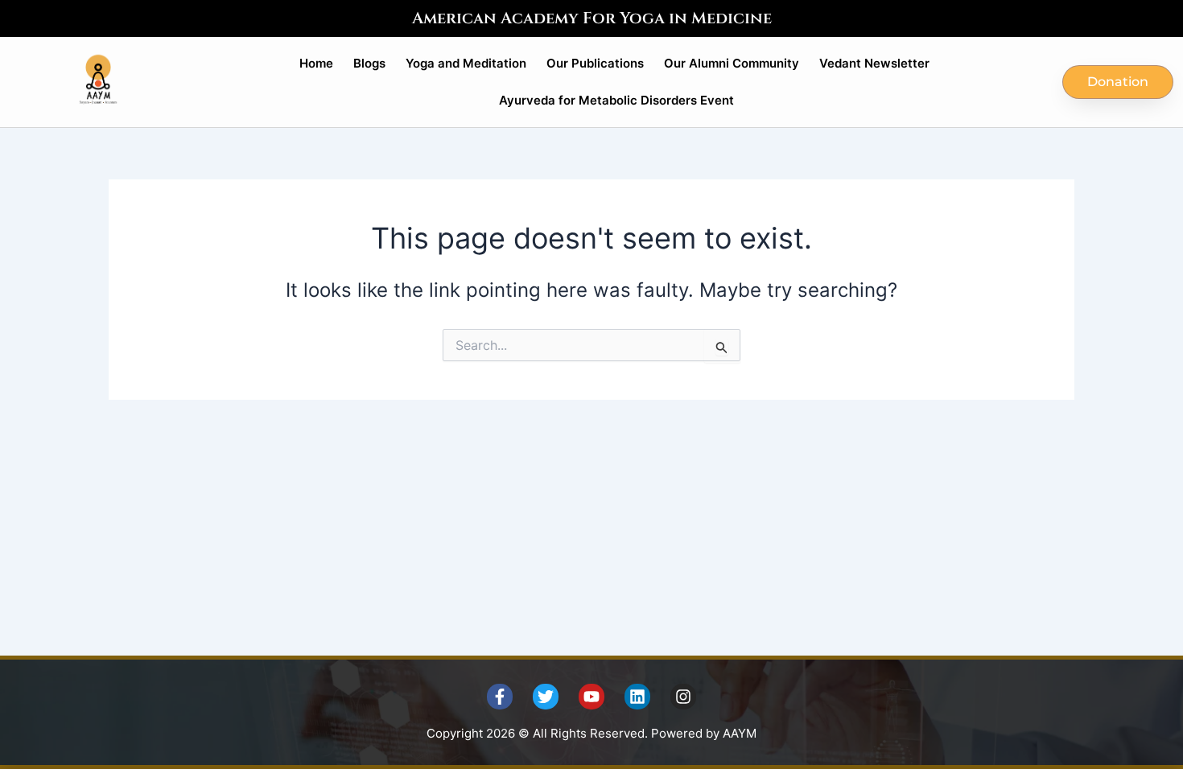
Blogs (369, 63)
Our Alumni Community (731, 63)
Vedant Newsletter (874, 63)
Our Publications (595, 63)
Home (316, 63)
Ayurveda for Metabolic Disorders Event (616, 100)
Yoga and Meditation (466, 63)
